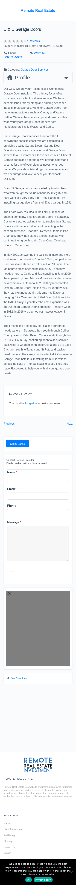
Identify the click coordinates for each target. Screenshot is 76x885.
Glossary (8, 841)
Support (7, 853)
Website (39, 53)
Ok (28, 879)
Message (14, 522)
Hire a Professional (13, 829)
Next (69, 423)
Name (12, 472)
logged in (31, 403)
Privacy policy (43, 879)
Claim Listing (17, 443)
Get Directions (19, 678)
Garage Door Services (35, 69)
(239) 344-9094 (14, 57)
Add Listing (9, 835)
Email (11, 488)
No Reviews (32, 41)
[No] (71, 872)
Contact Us (9, 847)
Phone (11, 505)
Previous (9, 423)
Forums (7, 823)
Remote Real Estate (38, 10)
